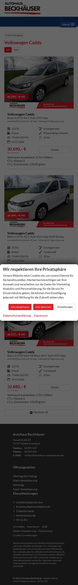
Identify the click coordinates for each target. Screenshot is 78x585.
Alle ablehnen (43, 306)
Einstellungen (65, 306)
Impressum (41, 315)
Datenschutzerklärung (17, 315)
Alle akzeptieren (20, 306)
